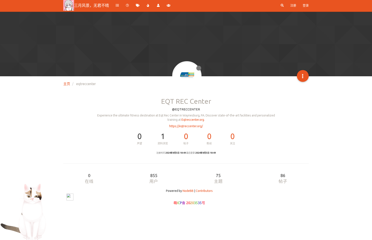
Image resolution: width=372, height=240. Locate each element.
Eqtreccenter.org (192, 119)
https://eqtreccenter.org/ (186, 126)
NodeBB (188, 191)
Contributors (204, 191)
